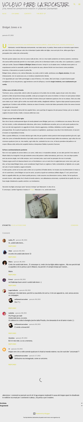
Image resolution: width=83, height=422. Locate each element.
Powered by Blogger (43, 413)
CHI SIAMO (15, 13)
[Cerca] (74, 3)
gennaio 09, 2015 (21, 338)
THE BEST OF (41, 13)
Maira (10, 262)
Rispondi (12, 246)
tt (9, 349)
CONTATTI (27, 13)
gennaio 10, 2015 (17, 349)
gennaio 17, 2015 (34, 355)
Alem (10, 251)
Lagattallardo (13, 290)
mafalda (11, 313)
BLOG (4, 13)
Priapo (32, 189)
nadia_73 (11, 240)
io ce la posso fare (18, 225)
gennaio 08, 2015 (21, 240)
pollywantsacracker (21, 299)
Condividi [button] (74, 225)
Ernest (11, 279)
